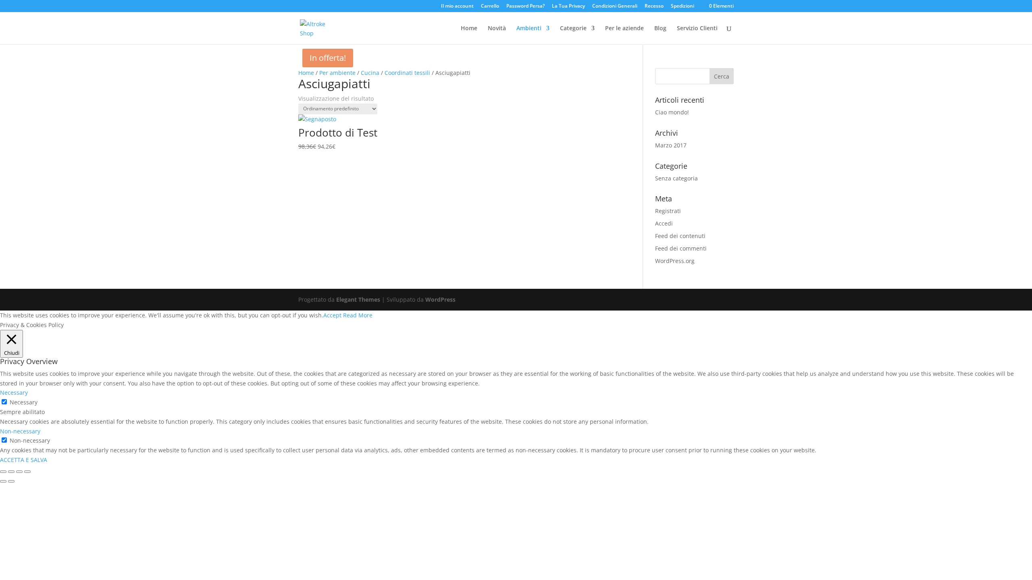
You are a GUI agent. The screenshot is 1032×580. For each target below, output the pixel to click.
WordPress (440, 299)
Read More (357, 315)
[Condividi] (11, 471)
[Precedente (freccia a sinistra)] (3, 481)
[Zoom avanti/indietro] (27, 471)
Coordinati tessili (407, 73)
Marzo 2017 (671, 145)
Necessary (23, 402)
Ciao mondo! (672, 112)
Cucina (370, 73)
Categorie (573, 28)
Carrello (490, 6)
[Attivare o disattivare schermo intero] (19, 471)
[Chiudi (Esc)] (3, 471)
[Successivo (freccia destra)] (11, 481)
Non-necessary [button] (20, 431)
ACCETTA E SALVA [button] (23, 460)
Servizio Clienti (697, 28)
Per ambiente (337, 73)
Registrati (668, 211)
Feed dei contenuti (680, 236)
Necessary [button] (14, 392)
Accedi (664, 223)
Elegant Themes (358, 299)
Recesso (654, 6)
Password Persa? (525, 6)
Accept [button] (332, 315)
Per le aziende (624, 28)
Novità (497, 28)
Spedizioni (682, 6)
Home (469, 28)
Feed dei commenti (681, 248)
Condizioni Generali (614, 6)
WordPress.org (675, 261)
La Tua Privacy (568, 6)
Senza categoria (676, 178)
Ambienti (528, 28)
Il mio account (457, 6)
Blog (660, 28)
